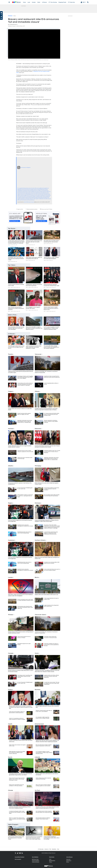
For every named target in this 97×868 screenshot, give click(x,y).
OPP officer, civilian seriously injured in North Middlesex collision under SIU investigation (20, 595)
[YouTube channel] (20, 853)
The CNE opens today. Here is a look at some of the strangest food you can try (16, 347)
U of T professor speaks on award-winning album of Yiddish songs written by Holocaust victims (51, 328)
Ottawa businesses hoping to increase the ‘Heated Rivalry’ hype (51, 285)
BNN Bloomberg (52, 860)
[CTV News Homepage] (16, 2)
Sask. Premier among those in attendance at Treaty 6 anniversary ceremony (16, 308)
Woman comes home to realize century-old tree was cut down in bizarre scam (51, 308)
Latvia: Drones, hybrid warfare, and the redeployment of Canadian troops (16, 838)
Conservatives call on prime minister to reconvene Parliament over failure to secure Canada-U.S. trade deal (16, 242)
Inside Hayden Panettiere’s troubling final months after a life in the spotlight (51, 838)
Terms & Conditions (35, 860)
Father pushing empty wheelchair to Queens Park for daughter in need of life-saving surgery (47, 521)
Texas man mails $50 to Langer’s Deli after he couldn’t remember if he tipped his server (34, 328)
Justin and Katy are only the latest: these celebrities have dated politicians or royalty (33, 347)
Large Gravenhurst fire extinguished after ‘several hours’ (51, 606)
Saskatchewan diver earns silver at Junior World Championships (24, 532)
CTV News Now (71, 2)
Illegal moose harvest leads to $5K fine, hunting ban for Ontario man (47, 558)
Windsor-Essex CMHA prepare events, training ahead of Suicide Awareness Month (20, 632)
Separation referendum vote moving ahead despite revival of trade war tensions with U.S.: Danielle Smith (24, 421)
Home (24, 2)
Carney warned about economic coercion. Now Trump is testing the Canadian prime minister (47, 446)
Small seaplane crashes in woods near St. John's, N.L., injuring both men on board (25, 495)
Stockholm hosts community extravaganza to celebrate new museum (25, 525)
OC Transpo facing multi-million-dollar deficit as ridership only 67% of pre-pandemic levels (51, 414)
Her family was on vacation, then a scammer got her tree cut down (51, 241)
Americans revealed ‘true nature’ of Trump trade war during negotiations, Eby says (51, 644)
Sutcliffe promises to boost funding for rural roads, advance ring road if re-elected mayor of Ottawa (46, 409)
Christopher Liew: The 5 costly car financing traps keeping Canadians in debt (16, 258)
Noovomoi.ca (68, 860)
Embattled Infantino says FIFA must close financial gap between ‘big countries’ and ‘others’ (20, 774)
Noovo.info (68, 859)
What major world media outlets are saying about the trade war (34, 258)
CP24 (50, 859)
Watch (38, 2)
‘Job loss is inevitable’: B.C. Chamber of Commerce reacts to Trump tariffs (46, 372)
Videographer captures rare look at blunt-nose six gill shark (34, 285)
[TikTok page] (17, 853)
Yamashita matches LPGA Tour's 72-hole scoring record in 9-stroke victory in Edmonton (52, 451)
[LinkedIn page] (22, 853)
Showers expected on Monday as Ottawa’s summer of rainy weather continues (51, 421)
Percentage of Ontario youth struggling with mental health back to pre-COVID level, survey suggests (25, 377)
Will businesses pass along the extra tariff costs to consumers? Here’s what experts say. (25, 607)
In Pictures (44, 2)
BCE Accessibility (18, 859)
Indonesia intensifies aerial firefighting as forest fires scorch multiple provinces (20, 807)
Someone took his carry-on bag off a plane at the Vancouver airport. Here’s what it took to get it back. (34, 838)
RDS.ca (67, 861)
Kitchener (10, 15)
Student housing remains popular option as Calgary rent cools (24, 414)
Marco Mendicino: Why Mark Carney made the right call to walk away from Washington (16, 328)
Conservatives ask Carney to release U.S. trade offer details (20, 409)
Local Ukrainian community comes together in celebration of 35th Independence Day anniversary (51, 533)
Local (29, 2)
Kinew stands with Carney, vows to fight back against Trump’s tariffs (46, 483)
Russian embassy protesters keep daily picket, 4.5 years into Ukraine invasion (20, 671)
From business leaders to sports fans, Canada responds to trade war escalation (51, 488)
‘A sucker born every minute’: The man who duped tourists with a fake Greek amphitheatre (51, 683)
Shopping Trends (62, 2)
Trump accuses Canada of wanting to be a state (16, 285)
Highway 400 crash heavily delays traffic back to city (46, 594)
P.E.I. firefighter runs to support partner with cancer (33, 308)
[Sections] (9, 2)
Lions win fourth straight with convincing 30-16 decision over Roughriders (20, 521)
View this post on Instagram (25, 167)
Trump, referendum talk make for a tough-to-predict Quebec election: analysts (19, 446)
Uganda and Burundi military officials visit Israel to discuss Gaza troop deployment (51, 676)
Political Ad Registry (35, 861)
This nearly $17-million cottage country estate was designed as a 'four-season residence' (51, 347)
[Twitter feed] (15, 853)
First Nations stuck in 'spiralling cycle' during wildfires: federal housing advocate (24, 676)
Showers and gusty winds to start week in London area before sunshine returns (25, 600)
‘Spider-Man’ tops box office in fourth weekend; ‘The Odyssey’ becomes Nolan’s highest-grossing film (47, 741)
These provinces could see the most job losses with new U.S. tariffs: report (34, 242)
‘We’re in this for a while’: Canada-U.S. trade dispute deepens (51, 258)
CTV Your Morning (53, 2)
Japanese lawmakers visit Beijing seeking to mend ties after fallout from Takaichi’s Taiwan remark (47, 671)
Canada (34, 2)
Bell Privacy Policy (35, 859)
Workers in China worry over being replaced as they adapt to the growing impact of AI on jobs (47, 807)
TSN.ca (50, 861)
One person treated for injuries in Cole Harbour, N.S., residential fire (20, 483)
